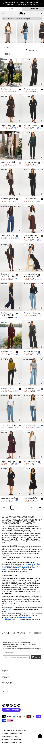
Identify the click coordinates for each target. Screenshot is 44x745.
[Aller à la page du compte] (38, 13)
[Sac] (41, 13)
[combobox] (22, 18)
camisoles (8, 609)
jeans (11, 532)
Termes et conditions (10, 736)
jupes (17, 532)
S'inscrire (36, 657)
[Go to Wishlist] (35, 14)
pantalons (5, 532)
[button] (3, 3)
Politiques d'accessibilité (11, 739)
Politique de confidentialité (12, 733)
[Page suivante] (40, 507)
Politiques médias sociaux (12, 742)
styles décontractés (9, 548)
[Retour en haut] (40, 736)
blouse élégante (21, 568)
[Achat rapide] (19, 84)
